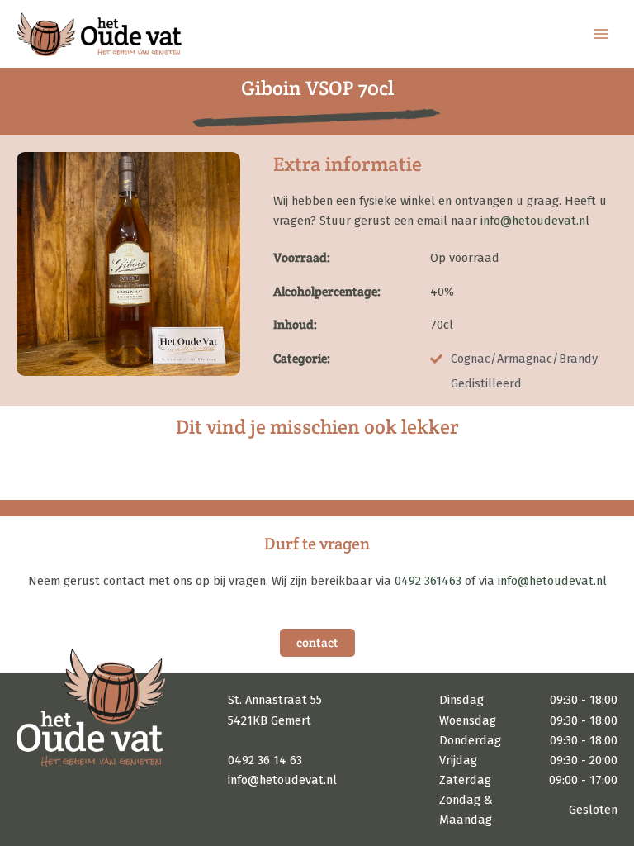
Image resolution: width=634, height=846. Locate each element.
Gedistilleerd (486, 383)
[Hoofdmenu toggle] (600, 33)
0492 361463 (428, 580)
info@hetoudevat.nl (534, 220)
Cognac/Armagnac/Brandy (524, 358)
